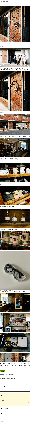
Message (2, 400)
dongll (3, 379)
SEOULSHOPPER (4, 420)
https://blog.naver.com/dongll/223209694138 (9, 378)
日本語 (1, 421)
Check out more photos (7, 375)
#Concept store (2, 386)
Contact (1, 413)
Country (2, 397)
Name (2, 395)
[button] (29, 1)
